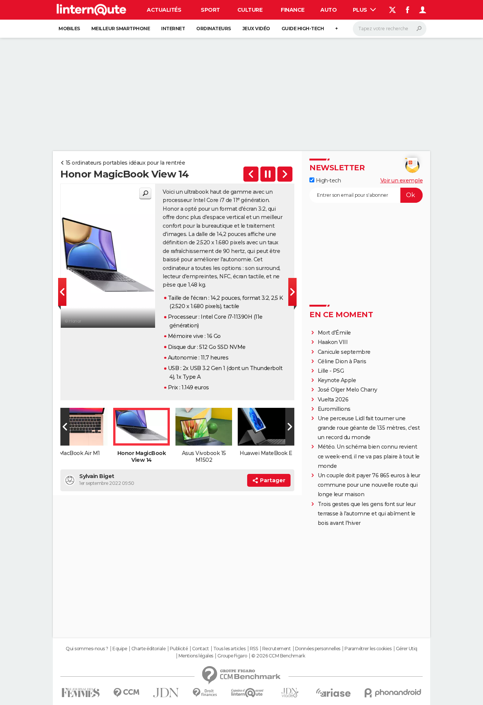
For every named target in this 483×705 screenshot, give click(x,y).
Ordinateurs (213, 28)
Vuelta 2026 (333, 399)
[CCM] (126, 692)
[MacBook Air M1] (250, 174)
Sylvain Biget (96, 476)
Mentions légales (195, 656)
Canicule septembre (344, 352)
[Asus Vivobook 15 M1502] (284, 174)
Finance (293, 9)
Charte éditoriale (148, 648)
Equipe (119, 648)
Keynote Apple (337, 380)
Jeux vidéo (256, 28)
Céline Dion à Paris (342, 361)
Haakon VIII (333, 342)
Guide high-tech (302, 28)
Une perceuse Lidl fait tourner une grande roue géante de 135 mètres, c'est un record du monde (369, 428)
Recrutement (276, 648)
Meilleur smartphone (120, 28)
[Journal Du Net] (166, 692)
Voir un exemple (401, 180)
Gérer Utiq (406, 648)
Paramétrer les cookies (368, 648)
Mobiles (69, 28)
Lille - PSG (331, 370)
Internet (173, 28)
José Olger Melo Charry (347, 389)
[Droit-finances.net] (205, 692)
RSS (254, 648)
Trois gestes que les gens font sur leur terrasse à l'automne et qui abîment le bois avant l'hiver (367, 513)
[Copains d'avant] (247, 692)
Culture (250, 9)
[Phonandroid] (393, 692)
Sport (210, 9)
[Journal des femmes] (80, 692)
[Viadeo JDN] (289, 692)
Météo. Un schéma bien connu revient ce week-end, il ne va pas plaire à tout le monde (369, 456)
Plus (361, 9)
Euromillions (334, 409)
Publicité (179, 648)
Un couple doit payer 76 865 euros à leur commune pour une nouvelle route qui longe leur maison (369, 485)
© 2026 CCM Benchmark (278, 656)
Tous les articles (229, 648)
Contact (200, 648)
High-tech (327, 180)
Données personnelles (317, 648)
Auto (328, 9)
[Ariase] (333, 692)
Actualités (164, 9)
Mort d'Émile (334, 332)
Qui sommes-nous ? (87, 648)
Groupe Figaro (232, 656)
